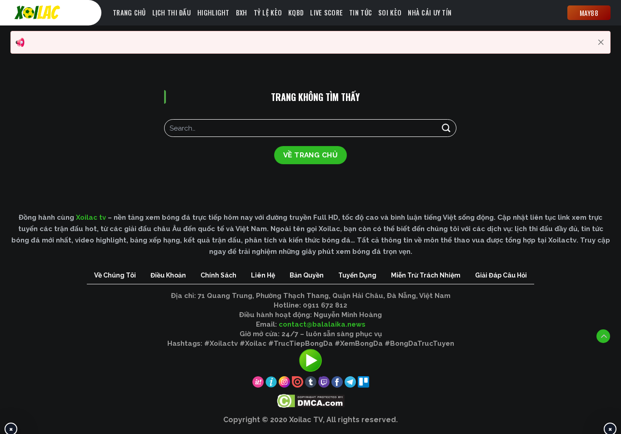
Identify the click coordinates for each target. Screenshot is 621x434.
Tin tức (360, 12)
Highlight (213, 12)
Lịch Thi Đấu (171, 12)
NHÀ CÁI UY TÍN (429, 12)
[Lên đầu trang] (603, 336)
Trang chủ (129, 12)
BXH (241, 12)
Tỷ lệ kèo (268, 12)
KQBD (296, 12)
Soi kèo (389, 12)
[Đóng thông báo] (601, 42)
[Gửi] (446, 128)
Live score (326, 12)
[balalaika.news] (58, 12)
